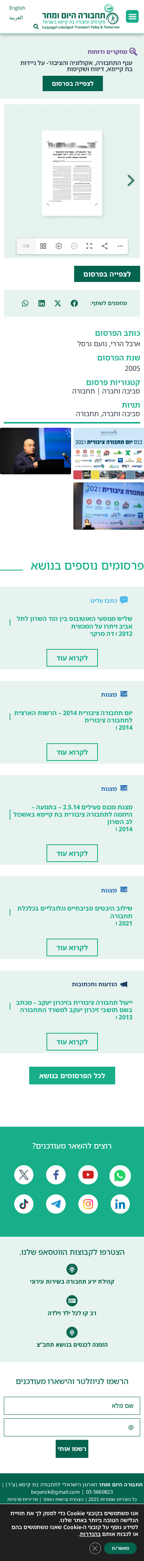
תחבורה (83, 390)
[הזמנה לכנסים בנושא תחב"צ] (72, 1332)
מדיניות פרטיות (22, 1499)
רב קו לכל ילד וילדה (72, 1313)
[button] (132, 16)
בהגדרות (90, 1534)
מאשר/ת (120, 1548)
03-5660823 (99, 1491)
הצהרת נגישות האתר (63, 1499)
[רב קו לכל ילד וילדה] (72, 1300)
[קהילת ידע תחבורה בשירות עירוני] (72, 1269)
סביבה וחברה (121, 390)
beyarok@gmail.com (55, 1491)
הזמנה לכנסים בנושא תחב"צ (72, 1344)
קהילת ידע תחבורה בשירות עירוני (72, 1281)
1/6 (26, 246)
